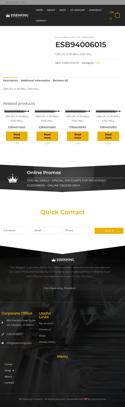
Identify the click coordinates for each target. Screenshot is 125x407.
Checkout (45, 329)
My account (46, 323)
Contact (9, 382)
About (8, 376)
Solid (72, 37)
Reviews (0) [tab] (60, 80)
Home (58, 37)
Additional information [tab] (35, 80)
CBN (78, 37)
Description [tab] (10, 80)
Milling (66, 37)
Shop (42, 335)
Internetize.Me (98, 399)
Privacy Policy (47, 342)
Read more (16, 136)
